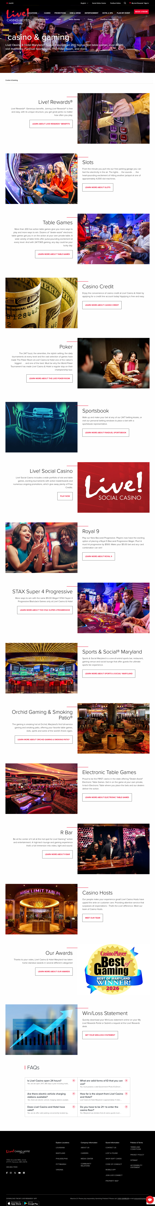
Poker (90, 19)
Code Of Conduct (114, 1164)
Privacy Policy (137, 1155)
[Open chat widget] (150, 1200)
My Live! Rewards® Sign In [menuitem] (140, 3)
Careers (84, 1153)
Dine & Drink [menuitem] (75, 13)
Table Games (74, 19)
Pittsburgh (61, 1164)
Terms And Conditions (135, 1148)
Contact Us (111, 1148)
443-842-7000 (11, 1167)
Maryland (60, 1153)
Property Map (112, 1181)
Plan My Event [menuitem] (123, 13)
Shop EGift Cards (113, 1159)
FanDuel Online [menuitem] (115, 3)
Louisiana (60, 1148)
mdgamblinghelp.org (141, 1199)
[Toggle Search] (125, 2)
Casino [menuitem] (47, 13)
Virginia (59, 1170)
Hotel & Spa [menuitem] (107, 13)
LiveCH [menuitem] (11, 3)
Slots (59, 19)
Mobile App (111, 1170)
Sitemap (134, 1160)
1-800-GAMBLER (123, 1199)
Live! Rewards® (42, 19)
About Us (85, 1148)
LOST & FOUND (112, 1153)
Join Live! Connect (114, 1175)
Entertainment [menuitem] (91, 13)
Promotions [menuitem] (60, 13)
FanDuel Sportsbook (109, 19)
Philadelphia (62, 1159)
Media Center (87, 1159)
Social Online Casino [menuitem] (99, 3)
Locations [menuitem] (32, 13)
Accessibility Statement (136, 1166)
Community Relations (86, 1165)
